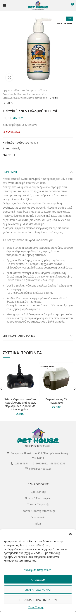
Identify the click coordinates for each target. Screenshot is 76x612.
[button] (70, 534)
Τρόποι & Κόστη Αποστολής (38, 511)
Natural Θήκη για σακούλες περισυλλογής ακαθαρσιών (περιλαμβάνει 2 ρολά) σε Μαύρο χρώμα (20, 404)
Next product (12, 103)
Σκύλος (41, 90)
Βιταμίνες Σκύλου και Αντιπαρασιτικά (23, 94)
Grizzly (54, 97)
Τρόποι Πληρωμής (38, 504)
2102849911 (22, 463)
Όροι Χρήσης (36, 607)
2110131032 (40, 463)
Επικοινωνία (38, 517)
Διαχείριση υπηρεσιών (37, 570)
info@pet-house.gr (40, 468)
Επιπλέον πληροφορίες (19, 335)
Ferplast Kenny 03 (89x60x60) (56, 401)
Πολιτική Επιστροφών (38, 498)
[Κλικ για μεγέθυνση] (9, 77)
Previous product (4, 103)
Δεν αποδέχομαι (38, 589)
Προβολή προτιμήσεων (38, 600)
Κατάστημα (28, 90)
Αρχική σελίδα (11, 90)
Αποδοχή (38, 579)
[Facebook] (15, 155)
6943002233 (58, 463)
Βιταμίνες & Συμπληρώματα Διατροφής (25, 97)
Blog (38, 523)
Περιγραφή (10, 171)
